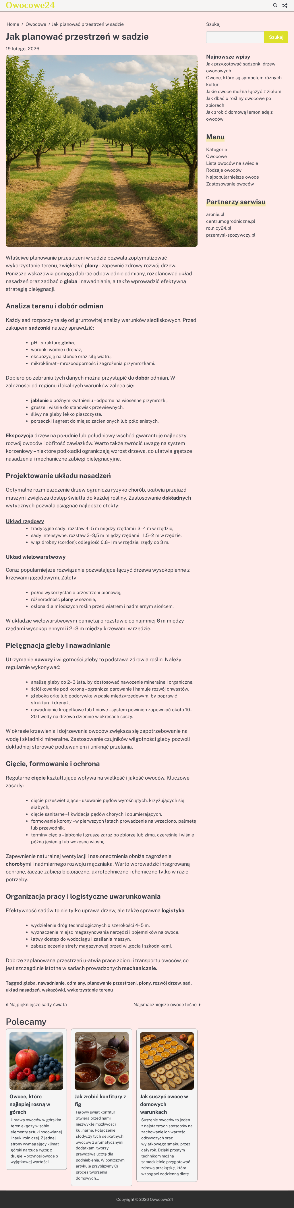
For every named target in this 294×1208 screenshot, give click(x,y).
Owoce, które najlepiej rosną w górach (29, 1104)
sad (187, 983)
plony (145, 983)
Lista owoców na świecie (232, 163)
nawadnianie (51, 983)
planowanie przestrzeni (112, 983)
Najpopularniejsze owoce (232, 177)
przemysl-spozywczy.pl (231, 235)
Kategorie (216, 149)
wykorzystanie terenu (90, 990)
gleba (29, 983)
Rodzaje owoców (223, 170)
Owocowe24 (30, 5)
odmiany (76, 983)
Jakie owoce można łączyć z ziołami (244, 91)
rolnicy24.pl (218, 228)
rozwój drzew (167, 983)
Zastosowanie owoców (230, 184)
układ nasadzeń (23, 990)
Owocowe (216, 156)
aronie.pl (215, 214)
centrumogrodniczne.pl (230, 221)
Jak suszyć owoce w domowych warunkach (164, 1104)
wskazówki (53, 990)
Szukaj (213, 24)
